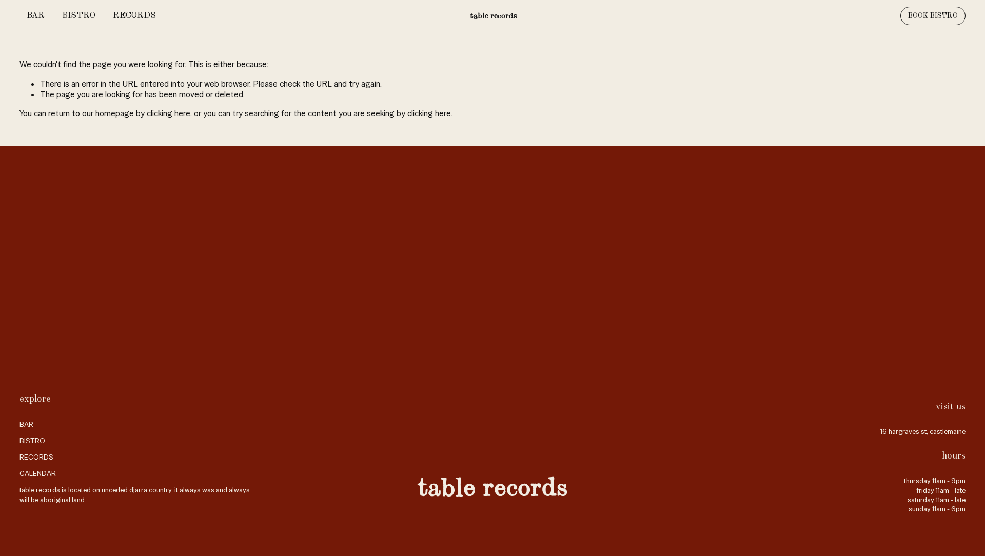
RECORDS (134, 16)
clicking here (168, 113)
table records (493, 16)
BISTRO (78, 16)
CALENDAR (37, 473)
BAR (36, 16)
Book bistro (933, 15)
